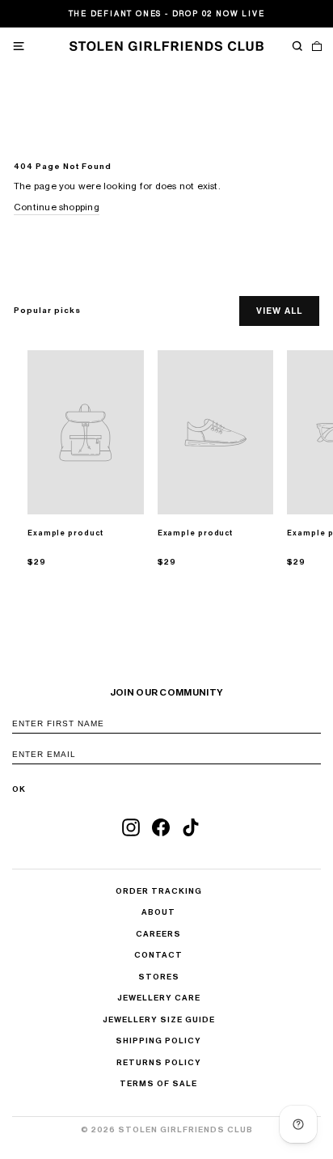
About (158, 912)
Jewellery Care (158, 998)
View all (279, 311)
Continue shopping (56, 207)
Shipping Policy (158, 1041)
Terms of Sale (158, 1084)
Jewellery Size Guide (159, 1020)
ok (19, 789)
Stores (158, 977)
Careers (158, 934)
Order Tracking (159, 891)
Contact (158, 955)
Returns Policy (158, 1063)
